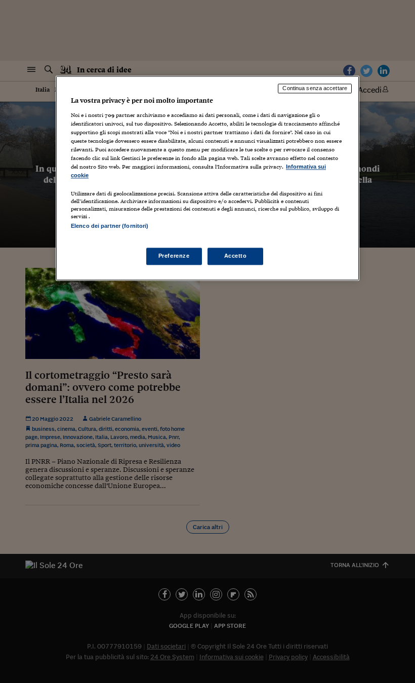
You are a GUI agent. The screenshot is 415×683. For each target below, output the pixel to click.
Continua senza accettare (314, 89)
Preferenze (174, 256)
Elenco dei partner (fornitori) (109, 226)
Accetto (235, 256)
